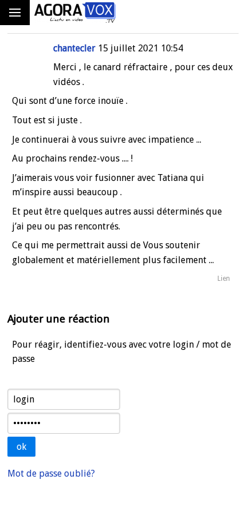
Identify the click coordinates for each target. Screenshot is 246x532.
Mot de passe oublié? (51, 473)
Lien (223, 279)
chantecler (74, 48)
